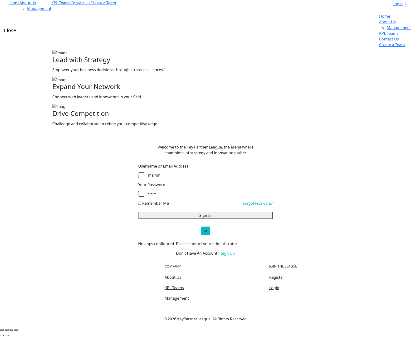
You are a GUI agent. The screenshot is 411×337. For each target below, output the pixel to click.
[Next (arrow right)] (7, 335)
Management (177, 298)
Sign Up (228, 253)
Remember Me (155, 203)
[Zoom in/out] (16, 330)
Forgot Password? (258, 203)
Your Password (151, 184)
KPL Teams (174, 287)
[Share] (7, 330)
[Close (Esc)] (2, 330)
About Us (173, 277)
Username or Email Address (163, 166)
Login (274, 287)
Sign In (205, 215)
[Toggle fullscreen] (11, 330)
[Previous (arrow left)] (2, 335)
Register (276, 277)
